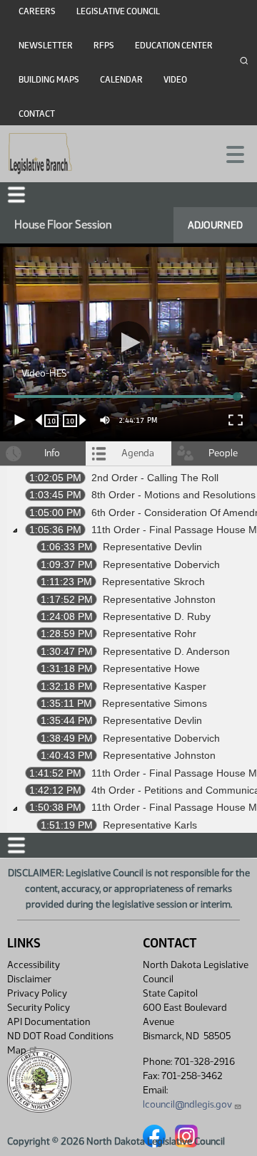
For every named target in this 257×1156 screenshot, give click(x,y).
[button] (128, 578)
